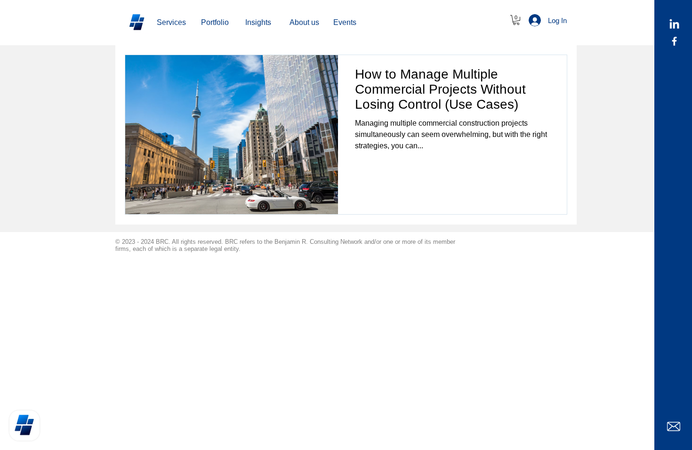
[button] (304, 22)
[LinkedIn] (674, 25)
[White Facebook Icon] (674, 41)
